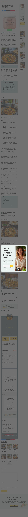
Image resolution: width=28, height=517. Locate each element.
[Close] (25, 246)
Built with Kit (8, 269)
